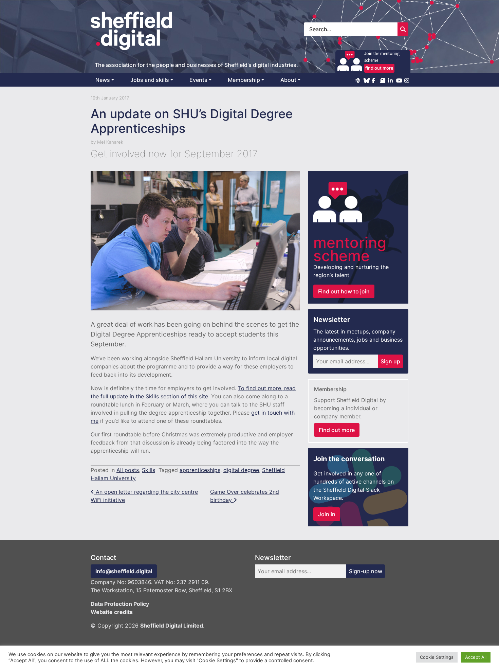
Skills (148, 470)
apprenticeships (200, 470)
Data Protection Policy (120, 603)
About (288, 79)
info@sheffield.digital (123, 571)
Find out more (337, 430)
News (102, 79)
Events (198, 79)
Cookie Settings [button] (437, 657)
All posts (127, 470)
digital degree (241, 470)
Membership (244, 79)
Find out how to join (344, 291)
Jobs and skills (149, 79)
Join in (326, 514)
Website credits (112, 612)
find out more (379, 68)
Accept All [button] (475, 657)
